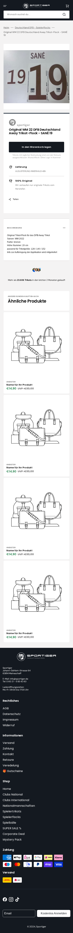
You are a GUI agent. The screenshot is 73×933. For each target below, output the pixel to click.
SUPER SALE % (12, 828)
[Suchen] (64, 14)
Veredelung (11, 765)
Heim (6, 27)
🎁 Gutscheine (13, 771)
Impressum (10, 720)
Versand (8, 743)
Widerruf (9, 725)
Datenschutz (12, 714)
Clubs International (16, 800)
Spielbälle (9, 823)
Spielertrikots (12, 811)
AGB (6, 708)
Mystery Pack (12, 840)
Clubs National (13, 794)
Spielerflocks (12, 817)
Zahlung (8, 748)
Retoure (8, 760)
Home (7, 789)
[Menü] (5, 6)
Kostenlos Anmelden (54, 913)
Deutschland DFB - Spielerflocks (32, 27)
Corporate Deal (14, 834)
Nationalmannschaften (19, 806)
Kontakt (8, 754)
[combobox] (36, 14)
